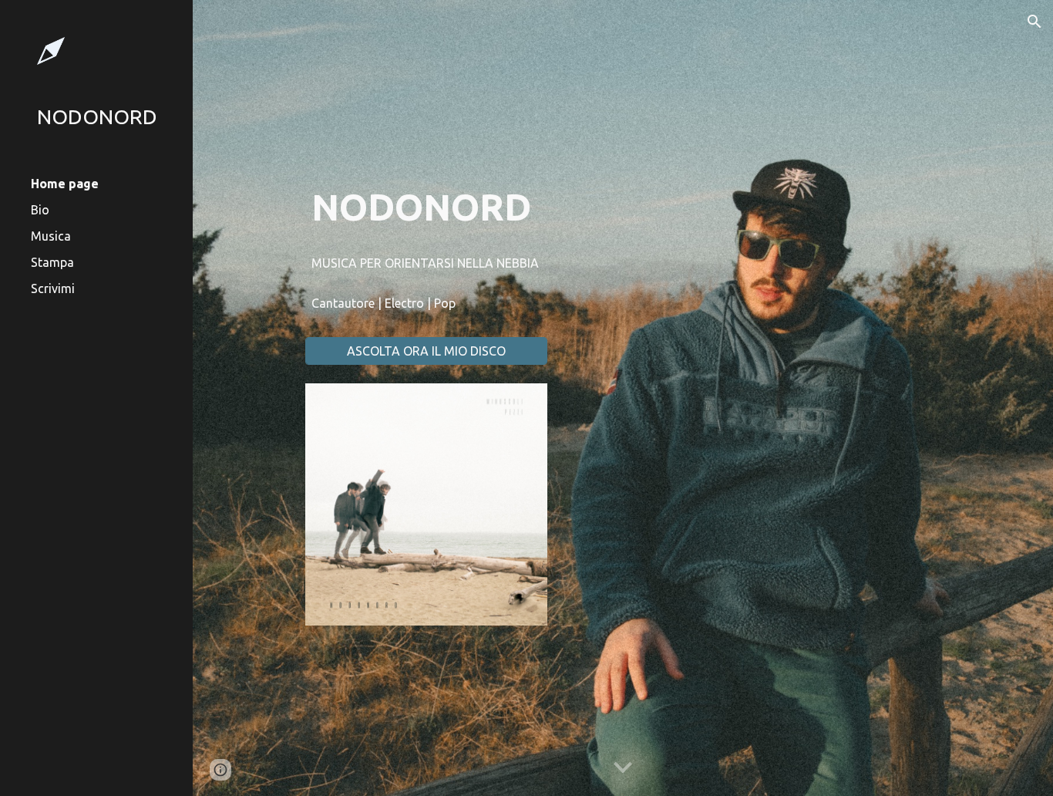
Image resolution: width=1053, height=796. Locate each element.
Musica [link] (51, 236)
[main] (426, 207)
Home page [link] (65, 184)
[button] (1034, 21)
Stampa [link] (52, 262)
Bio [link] (40, 210)
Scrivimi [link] (53, 288)
